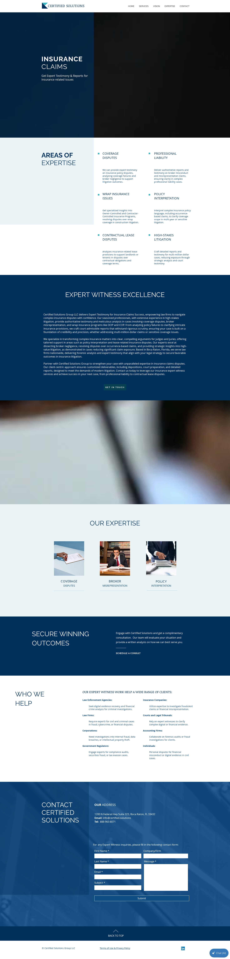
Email (97, 872)
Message (149, 861)
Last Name (100, 861)
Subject (98, 882)
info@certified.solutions (117, 818)
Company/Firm (152, 851)
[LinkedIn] (183, 948)
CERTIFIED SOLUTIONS (66, 5)
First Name (100, 851)
